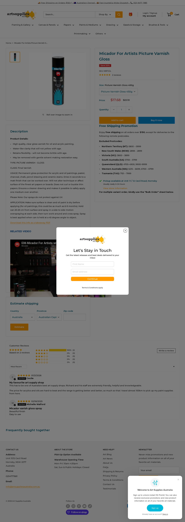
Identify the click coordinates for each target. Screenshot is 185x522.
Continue (92, 279)
